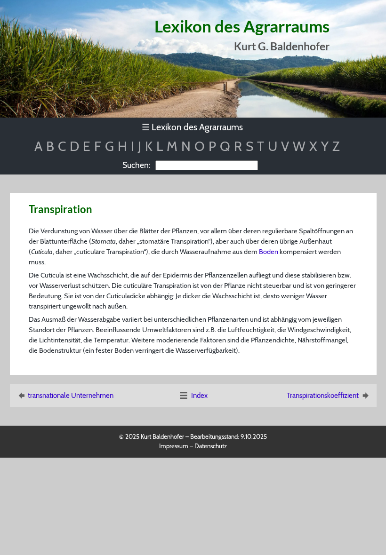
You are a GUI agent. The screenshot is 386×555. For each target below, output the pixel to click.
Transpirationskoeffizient (323, 395)
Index (199, 395)
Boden (268, 251)
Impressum (173, 446)
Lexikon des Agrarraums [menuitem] (192, 127)
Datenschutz (210, 446)
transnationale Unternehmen (70, 395)
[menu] (193, 127)
